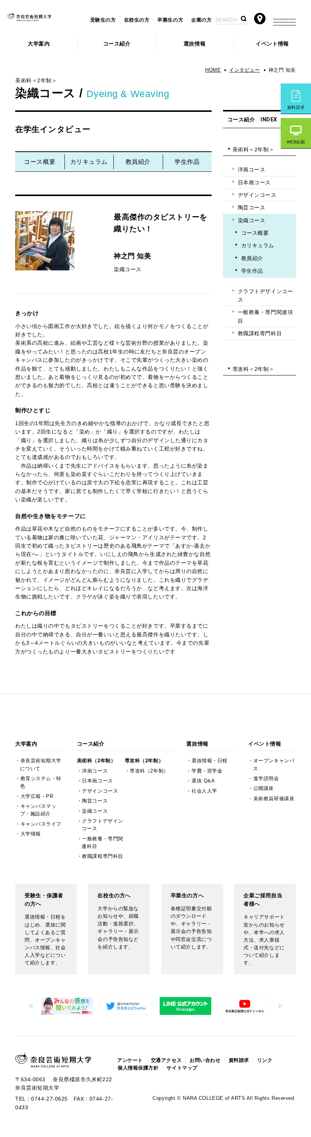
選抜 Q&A (203, 781)
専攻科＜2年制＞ (253, 369)
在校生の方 (137, 20)
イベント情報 (272, 44)
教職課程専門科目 (260, 333)
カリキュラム (89, 162)
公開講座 (263, 788)
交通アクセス (166, 1060)
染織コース (251, 220)
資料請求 (296, 107)
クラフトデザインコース (265, 295)
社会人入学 (204, 791)
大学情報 (30, 834)
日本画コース (254, 182)
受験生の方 (103, 20)
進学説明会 (266, 778)
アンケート (130, 1060)
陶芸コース (251, 207)
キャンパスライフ (40, 824)
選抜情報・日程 (210, 760)
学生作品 (186, 162)
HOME (213, 70)
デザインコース (257, 195)
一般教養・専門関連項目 (265, 316)
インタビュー (244, 70)
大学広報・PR (36, 796)
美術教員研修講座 (273, 798)
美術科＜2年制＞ (253, 149)
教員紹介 (138, 162)
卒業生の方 (170, 20)
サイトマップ (181, 1068)
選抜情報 (195, 44)
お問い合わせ (205, 1060)
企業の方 (201, 20)
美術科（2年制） (96, 760)
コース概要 (39, 162)
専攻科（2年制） (144, 760)
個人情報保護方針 (138, 1068)
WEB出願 (296, 142)
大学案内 (39, 44)
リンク (265, 1060)
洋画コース (251, 169)
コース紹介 (117, 44)
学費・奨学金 (207, 771)
